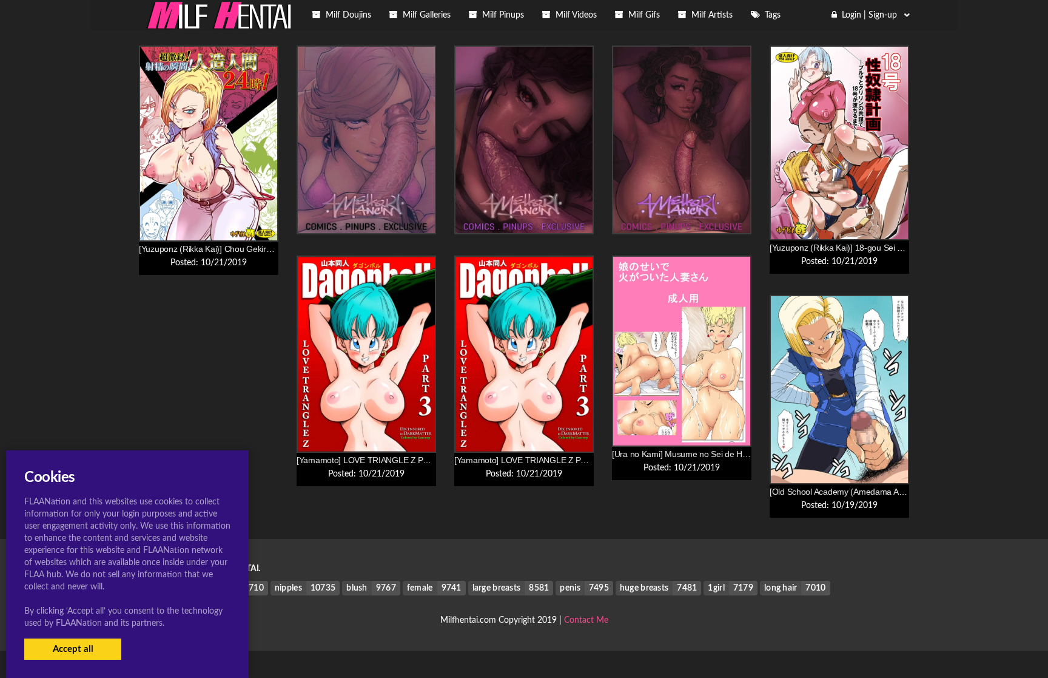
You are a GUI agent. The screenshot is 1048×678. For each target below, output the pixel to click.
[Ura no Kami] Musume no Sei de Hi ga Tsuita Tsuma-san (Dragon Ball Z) (746, 454)
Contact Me (586, 620)
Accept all (73, 649)
